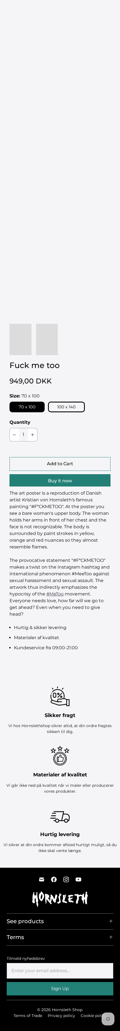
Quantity (19, 422)
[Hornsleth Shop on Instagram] (66, 879)
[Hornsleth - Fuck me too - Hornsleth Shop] (60, 106)
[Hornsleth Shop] (24, 9)
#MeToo (55, 594)
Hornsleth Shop (67, 1009)
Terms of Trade (27, 1015)
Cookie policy (94, 1015)
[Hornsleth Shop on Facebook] (54, 879)
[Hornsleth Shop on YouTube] (78, 879)
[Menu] (84, 9)
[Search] (95, 9)
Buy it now (60, 480)
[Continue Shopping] (105, 9)
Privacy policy (61, 1015)
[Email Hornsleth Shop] (41, 879)
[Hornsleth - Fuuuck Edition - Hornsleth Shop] (60, 251)
